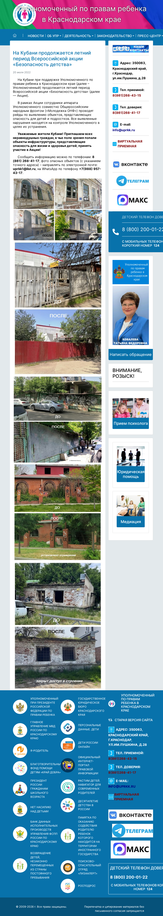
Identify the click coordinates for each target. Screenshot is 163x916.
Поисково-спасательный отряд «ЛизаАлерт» (89, 867)
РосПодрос (87, 885)
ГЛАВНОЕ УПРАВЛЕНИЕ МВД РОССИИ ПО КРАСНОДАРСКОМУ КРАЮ (43, 730)
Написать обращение (131, 354)
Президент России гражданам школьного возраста (39, 789)
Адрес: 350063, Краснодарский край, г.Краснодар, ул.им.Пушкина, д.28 (130, 70)
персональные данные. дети (89, 727)
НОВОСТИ (36, 35)
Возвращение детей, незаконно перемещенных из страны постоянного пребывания (42, 865)
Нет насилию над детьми (40, 809)
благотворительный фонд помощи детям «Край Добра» (46, 768)
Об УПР (53, 35)
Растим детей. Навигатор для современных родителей (89, 786)
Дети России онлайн (88, 744)
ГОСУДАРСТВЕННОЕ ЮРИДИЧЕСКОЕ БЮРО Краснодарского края (92, 707)
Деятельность (78, 35)
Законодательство (114, 35)
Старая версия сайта (133, 720)
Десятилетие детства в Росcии (88, 805)
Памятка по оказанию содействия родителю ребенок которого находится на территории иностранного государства (89, 836)
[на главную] (18, 35)
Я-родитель (39, 750)
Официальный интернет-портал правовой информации (89, 765)
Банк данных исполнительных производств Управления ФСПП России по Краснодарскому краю (44, 834)
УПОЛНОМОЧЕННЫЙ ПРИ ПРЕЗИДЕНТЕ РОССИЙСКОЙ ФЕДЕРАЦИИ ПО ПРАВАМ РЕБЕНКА (44, 707)
